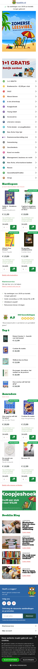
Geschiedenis (12, 147)
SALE (9, 91)
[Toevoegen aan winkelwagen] (13, 227)
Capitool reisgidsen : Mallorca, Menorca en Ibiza (28, 207)
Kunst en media (13, 152)
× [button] (35, 637)
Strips (9, 178)
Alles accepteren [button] (10, 660)
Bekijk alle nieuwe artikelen (12, 485)
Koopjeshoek (12, 107)
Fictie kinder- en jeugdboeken (18, 127)
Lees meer (26, 532)
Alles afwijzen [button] (28, 660)
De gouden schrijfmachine (26, 249)
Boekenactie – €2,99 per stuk (18, 86)
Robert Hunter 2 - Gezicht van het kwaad (22, 337)
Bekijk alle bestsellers (10, 275)
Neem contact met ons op (11, 286)
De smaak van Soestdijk (7, 459)
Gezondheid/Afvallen (15, 173)
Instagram (9, 603)
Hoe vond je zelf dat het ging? (9, 417)
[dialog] (19, 652)
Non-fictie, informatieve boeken (19, 163)
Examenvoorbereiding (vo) (17, 137)
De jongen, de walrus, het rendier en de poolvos (22, 371)
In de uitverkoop (13, 102)
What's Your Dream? (6, 249)
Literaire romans (14, 122)
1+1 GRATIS (11, 81)
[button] (19, 665)
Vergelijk (5, 224)
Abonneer (29, 616)
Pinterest (14, 603)
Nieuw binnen (12, 96)
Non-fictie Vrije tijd (14, 132)
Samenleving (12, 142)
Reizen (9, 168)
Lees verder (16, 656)
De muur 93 (25, 458)
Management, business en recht (19, 157)
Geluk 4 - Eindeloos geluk (9, 207)
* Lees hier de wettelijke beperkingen (13, 620)
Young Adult (12, 112)
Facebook (4, 603)
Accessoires (12, 117)
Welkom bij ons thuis (20, 360)
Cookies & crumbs (19, 348)
